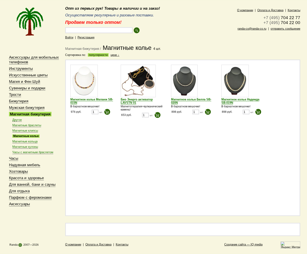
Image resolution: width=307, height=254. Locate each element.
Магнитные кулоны (25, 146)
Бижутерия (18, 101)
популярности (98, 55)
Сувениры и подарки (27, 88)
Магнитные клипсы (25, 130)
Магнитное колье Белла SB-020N (191, 101)
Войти (69, 37)
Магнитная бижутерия (30, 114)
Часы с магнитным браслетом (32, 152)
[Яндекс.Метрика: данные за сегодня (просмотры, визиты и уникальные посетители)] (290, 244)
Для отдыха (19, 191)
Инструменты (21, 68)
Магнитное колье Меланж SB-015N (91, 101)
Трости (15, 94)
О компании (245, 10)
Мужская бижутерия (26, 107)
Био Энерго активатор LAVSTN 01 (137, 101)
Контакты (294, 10)
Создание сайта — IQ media (243, 244)
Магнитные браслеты (26, 125)
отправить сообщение (285, 28)
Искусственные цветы (28, 75)
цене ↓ (115, 55)
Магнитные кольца (25, 141)
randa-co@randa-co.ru (252, 28)
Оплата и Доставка (270, 10)
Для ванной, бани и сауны (32, 184)
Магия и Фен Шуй (24, 81)
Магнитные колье (26, 136)
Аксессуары (19, 204)
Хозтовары (18, 171)
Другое (17, 119)
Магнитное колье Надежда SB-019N (240, 101)
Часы (13, 158)
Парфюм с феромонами (30, 197)
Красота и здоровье (26, 178)
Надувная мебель (24, 165)
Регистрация (86, 37)
